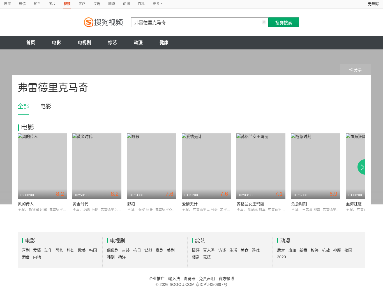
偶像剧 (113, 250)
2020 (281, 257)
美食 (244, 250)
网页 (7, 4)
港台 (26, 257)
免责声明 (207, 278)
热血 (292, 250)
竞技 (207, 257)
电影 (56, 42)
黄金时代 (80, 204)
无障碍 (373, 4)
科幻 (71, 250)
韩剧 (111, 257)
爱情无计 (190, 204)
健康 (164, 42)
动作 (48, 250)
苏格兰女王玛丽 (250, 204)
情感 (196, 250)
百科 (141, 4)
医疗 (82, 4)
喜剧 (26, 250)
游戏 (256, 250)
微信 (22, 4)
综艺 (112, 42)
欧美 (82, 250)
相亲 (196, 257)
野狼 (131, 204)
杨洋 (122, 257)
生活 (233, 250)
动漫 (138, 42)
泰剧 (159, 250)
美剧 (171, 250)
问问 (126, 4)
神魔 (337, 250)
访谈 (222, 250)
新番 (303, 250)
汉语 (96, 4)
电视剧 (84, 42)
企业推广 (157, 278)
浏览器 (189, 278)
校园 (348, 250)
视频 (67, 4)
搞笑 (315, 250)
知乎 (37, 4)
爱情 (37, 250)
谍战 (148, 250)
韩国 (93, 250)
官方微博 (226, 278)
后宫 (281, 250)
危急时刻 (299, 204)
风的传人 (26, 204)
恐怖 (59, 250)
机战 (326, 250)
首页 (30, 42)
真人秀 (209, 250)
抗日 (137, 250)
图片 (52, 4)
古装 (126, 250)
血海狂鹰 (354, 204)
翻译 (111, 4)
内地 (37, 257)
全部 (23, 106)
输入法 (174, 278)
